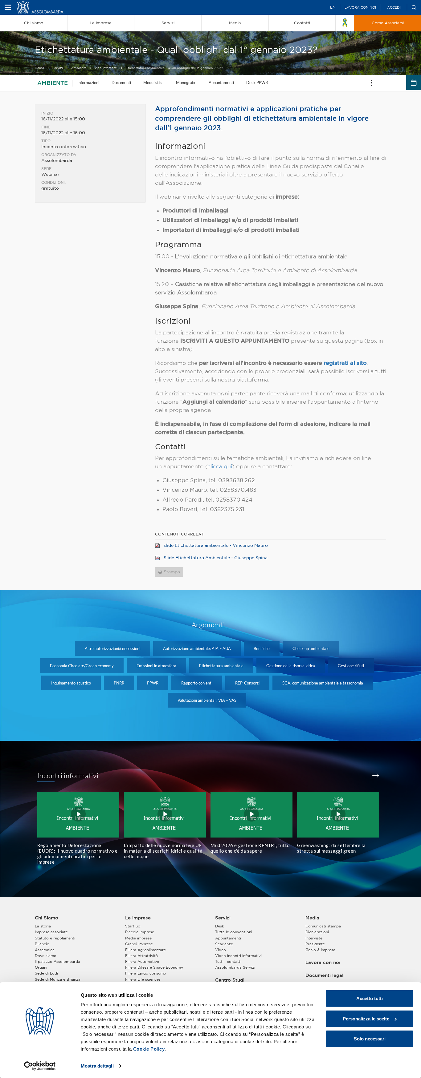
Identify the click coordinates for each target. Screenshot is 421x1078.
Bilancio (42, 944)
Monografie (186, 82)
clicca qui (219, 466)
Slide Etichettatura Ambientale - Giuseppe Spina (216, 557)
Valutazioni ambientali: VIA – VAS (207, 700)
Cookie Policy (149, 1049)
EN (332, 7)
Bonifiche (262, 648)
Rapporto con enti (196, 682)
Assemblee (45, 950)
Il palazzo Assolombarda (57, 961)
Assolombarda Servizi (235, 967)
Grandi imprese (139, 944)
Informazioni (88, 82)
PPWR (152, 682)
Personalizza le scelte (366, 1018)
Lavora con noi (360, 7)
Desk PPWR (257, 82)
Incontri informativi (68, 776)
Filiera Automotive (142, 961)
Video (220, 950)
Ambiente (79, 68)
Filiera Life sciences (143, 979)
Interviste (313, 938)
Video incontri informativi (238, 956)
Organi (41, 967)
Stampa (172, 571)
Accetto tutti (369, 998)
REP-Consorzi (247, 682)
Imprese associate (51, 932)
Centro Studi (229, 980)
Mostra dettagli (97, 1065)
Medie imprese (138, 938)
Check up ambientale (310, 648)
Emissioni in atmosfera (156, 665)
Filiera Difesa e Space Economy (154, 967)
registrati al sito (345, 363)
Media (312, 917)
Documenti (121, 82)
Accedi (394, 7)
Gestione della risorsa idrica (290, 665)
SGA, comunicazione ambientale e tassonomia (322, 682)
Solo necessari (370, 1038)
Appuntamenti (106, 68)
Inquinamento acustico (71, 682)
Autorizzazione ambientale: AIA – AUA (197, 648)
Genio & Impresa (320, 950)
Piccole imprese (139, 932)
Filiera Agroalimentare (145, 950)
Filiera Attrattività (141, 956)
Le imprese (138, 917)
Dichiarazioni (317, 932)
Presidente (315, 944)
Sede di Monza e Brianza (57, 979)
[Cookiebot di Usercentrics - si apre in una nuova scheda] (40, 1066)
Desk (219, 926)
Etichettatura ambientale (221, 665)
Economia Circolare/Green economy (82, 665)
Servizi (57, 68)
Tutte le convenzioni (233, 932)
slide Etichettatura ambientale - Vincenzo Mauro (216, 545)
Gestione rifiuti (351, 665)
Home (39, 68)
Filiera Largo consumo (145, 973)
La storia (43, 926)
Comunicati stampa (323, 926)
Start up (132, 926)
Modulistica (153, 82)
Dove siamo (45, 956)
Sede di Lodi (46, 973)
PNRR (119, 682)
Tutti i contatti (228, 961)
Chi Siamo (46, 917)
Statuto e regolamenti (55, 938)
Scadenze (224, 944)
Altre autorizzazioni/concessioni (112, 648)
